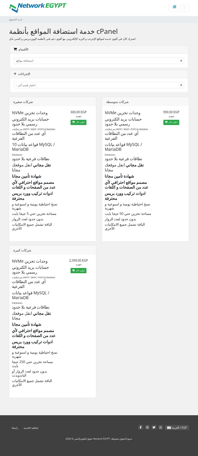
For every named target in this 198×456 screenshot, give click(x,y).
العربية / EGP (179, 427)
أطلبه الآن (80, 122)
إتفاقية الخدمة (31, 428)
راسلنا (15, 428)
